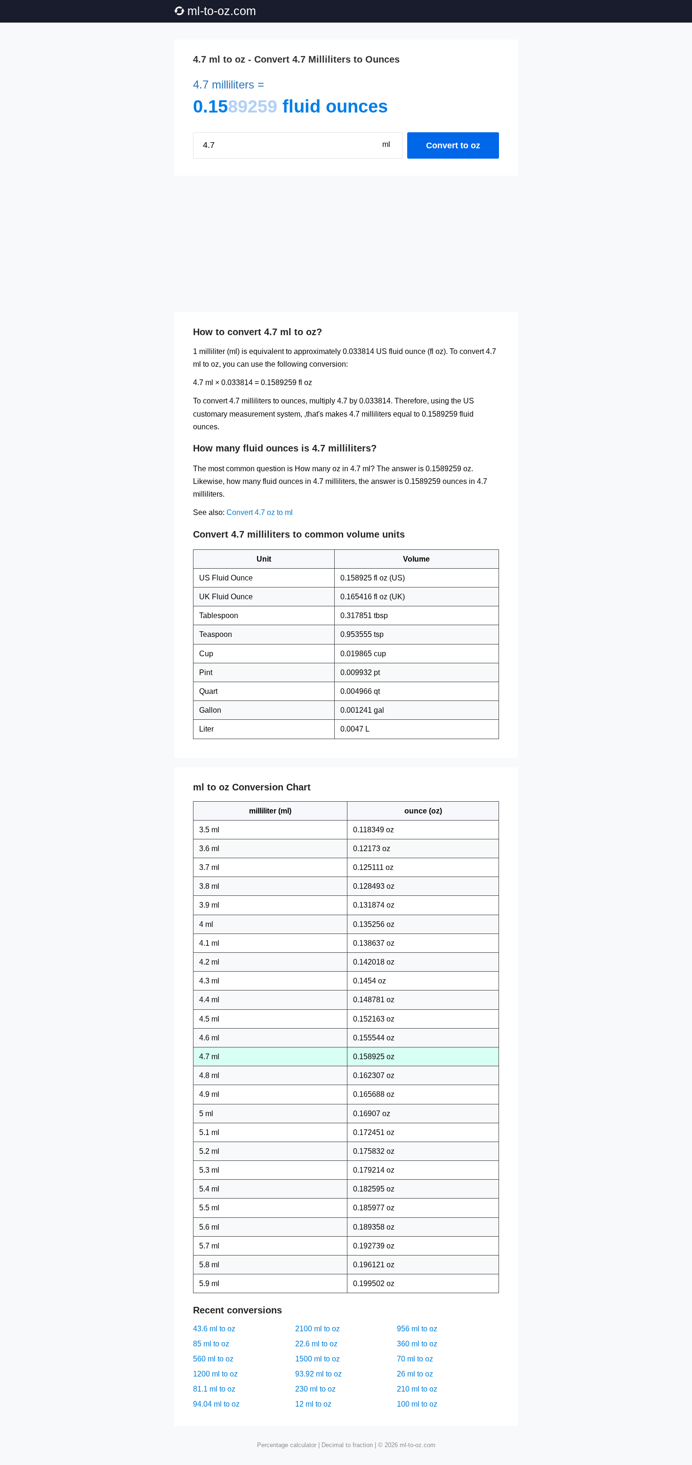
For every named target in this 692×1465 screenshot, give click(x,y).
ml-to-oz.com (221, 10)
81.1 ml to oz (214, 1389)
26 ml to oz (415, 1374)
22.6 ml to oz (316, 1344)
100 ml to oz (417, 1404)
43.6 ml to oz (214, 1329)
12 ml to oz (313, 1404)
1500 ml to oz (317, 1359)
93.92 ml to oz (318, 1374)
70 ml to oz (415, 1359)
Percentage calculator (286, 1445)
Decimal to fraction (347, 1445)
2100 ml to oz (317, 1329)
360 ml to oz (417, 1344)
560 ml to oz (213, 1359)
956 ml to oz (417, 1329)
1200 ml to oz (215, 1374)
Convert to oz (453, 145)
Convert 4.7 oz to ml (259, 512)
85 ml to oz (211, 1344)
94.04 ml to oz (216, 1404)
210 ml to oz (417, 1389)
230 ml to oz (315, 1389)
